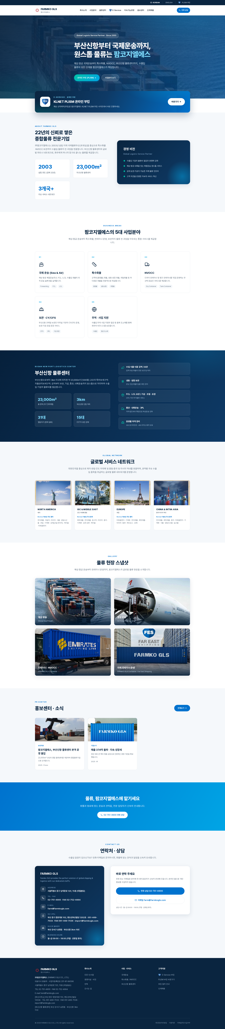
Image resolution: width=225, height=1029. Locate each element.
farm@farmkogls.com (58, 908)
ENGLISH (169, 3)
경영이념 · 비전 (90, 979)
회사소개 (83, 10)
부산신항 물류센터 (128, 984)
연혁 (86, 984)
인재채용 (150, 10)
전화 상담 (185, 10)
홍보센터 (140, 10)
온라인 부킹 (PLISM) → (86, 78)
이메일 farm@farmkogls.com (152, 900)
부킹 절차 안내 (164, 984)
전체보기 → (182, 708)
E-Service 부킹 (168, 975)
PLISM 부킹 (186, 3)
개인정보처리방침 (161, 1023)
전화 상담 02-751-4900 (152, 891)
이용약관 (172, 1023)
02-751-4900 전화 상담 (114, 815)
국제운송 (124, 975)
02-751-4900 (54, 900)
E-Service (116, 10)
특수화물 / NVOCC (128, 979)
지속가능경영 (129, 10)
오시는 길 (88, 988)
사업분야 (93, 10)
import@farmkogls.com (86, 921)
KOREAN (156, 3)
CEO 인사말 (89, 975)
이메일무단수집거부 (183, 1023)
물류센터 (102, 10)
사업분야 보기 (110, 78)
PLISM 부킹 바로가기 (166, 979)
